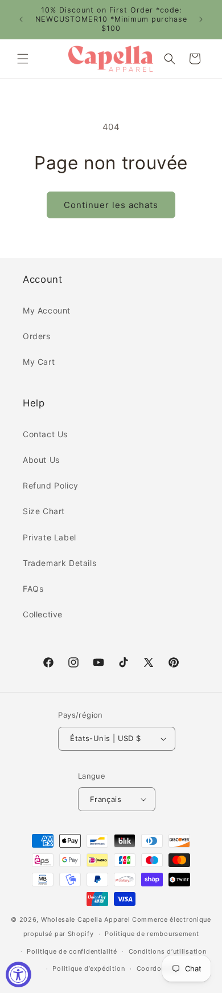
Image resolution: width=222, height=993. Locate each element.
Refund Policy (51, 485)
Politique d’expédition (88, 968)
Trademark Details (59, 563)
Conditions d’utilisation (168, 951)
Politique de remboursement (152, 934)
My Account (47, 310)
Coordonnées (159, 968)
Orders (37, 336)
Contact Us (45, 434)
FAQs (33, 588)
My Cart (39, 362)
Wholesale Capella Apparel (85, 919)
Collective (43, 614)
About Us (41, 460)
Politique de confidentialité (72, 951)
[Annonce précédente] (21, 19)
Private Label (49, 537)
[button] (22, 58)
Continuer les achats (111, 205)
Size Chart (44, 511)
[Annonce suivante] (200, 19)
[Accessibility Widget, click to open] (18, 974)
